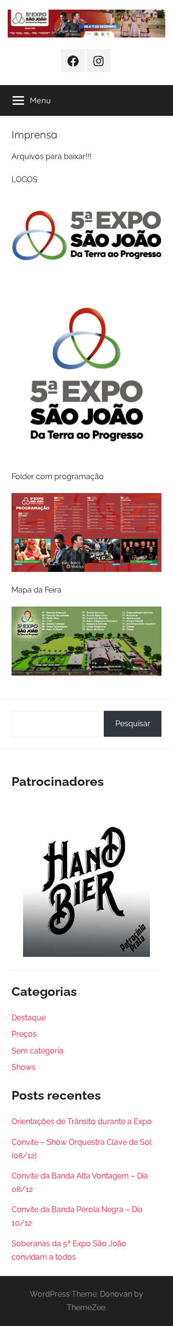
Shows (24, 1067)
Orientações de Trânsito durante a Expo (82, 1121)
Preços (24, 1034)
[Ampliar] (149, 208)
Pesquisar (132, 723)
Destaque (29, 1017)
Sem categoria (37, 1050)
